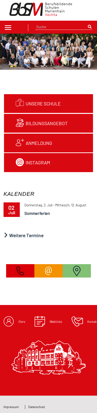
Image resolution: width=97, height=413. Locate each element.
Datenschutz (36, 407)
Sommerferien (37, 213)
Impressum (11, 407)
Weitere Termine (26, 235)
